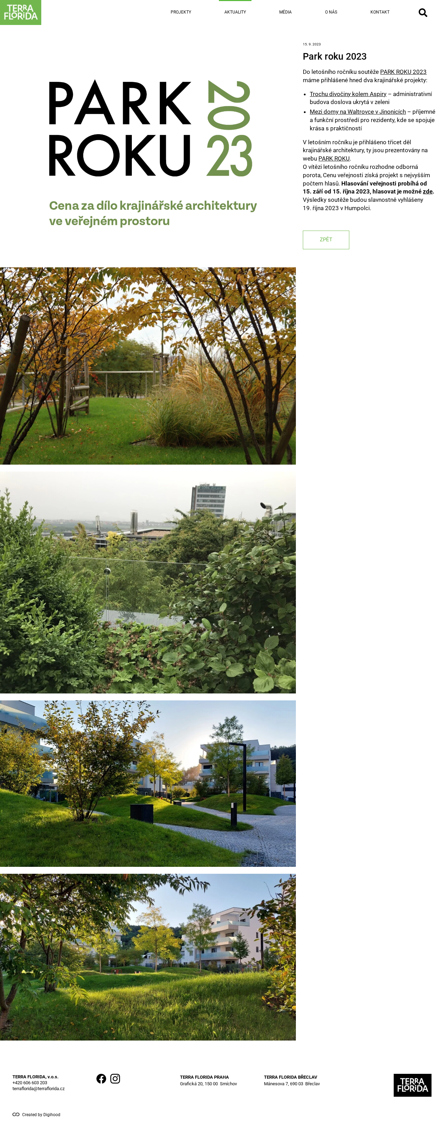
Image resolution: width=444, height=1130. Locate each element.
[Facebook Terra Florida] (101, 1085)
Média (285, 12)
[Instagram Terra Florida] (115, 1085)
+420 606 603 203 (29, 1082)
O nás (331, 12)
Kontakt (380, 12)
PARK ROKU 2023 (403, 71)
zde (428, 191)
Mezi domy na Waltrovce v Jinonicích (358, 111)
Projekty (181, 12)
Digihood (51, 1114)
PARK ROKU (334, 158)
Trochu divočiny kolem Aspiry (348, 93)
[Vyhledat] (423, 12)
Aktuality (235, 12)
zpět (326, 239)
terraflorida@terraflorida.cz (38, 1088)
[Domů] (43, 12)
